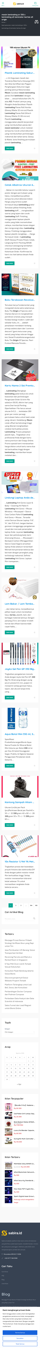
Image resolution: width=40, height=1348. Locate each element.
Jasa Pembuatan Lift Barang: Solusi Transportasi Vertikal (20, 951)
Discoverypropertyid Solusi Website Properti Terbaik (16, 979)
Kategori (7, 1029)
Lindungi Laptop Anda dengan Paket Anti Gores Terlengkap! (20, 497)
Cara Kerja (5, 1271)
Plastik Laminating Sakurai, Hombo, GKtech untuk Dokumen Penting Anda (20, 72)
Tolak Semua (20, 1344)
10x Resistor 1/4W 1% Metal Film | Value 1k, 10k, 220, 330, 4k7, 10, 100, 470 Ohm (20, 861)
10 (7, 1068)
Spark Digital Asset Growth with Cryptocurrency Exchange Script (24, 1196)
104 (31, 905)
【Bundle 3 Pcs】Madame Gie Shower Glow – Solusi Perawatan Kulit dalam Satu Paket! (24, 1105)
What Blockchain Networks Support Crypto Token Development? (24, 1172)
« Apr (19, 1084)
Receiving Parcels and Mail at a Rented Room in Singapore (18, 958)
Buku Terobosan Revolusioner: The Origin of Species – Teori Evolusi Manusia (20, 299)
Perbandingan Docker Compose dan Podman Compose (18, 993)
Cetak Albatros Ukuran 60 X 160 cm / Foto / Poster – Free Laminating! (20, 184)
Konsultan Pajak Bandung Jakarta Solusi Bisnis (19, 972)
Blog (3, 1279)
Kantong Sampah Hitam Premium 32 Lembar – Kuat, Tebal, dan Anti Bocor (20, 802)
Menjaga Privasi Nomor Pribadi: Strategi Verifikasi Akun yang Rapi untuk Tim (19, 943)
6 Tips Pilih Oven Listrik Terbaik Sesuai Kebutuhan (18, 965)
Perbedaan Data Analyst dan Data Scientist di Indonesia (19, 999)
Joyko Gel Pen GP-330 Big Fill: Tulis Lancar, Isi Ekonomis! (20, 669)
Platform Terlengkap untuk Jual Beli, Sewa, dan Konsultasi (18, 986)
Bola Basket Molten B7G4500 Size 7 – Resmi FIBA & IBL (24, 1122)
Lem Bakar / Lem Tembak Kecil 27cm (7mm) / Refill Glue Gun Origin (20, 603)
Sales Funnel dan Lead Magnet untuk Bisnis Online (18, 1006)
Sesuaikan (20, 1338)
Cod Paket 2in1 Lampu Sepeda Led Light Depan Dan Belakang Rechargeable (24, 1114)
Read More (9, 148)
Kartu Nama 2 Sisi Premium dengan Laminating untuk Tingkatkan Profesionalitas (20, 385)
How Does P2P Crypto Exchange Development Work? (24, 1189)
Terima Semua (20, 1332)
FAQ (3, 1275)
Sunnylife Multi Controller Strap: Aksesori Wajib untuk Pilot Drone (24, 1139)
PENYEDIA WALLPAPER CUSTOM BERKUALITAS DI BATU (24, 1164)
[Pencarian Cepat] (36, 22)
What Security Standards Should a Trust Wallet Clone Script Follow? (24, 1180)
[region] (20, 1327)
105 (36, 905)
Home (3, 22)
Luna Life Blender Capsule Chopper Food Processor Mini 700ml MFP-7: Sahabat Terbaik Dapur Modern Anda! (24, 1130)
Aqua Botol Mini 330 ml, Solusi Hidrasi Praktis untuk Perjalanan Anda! (20, 734)
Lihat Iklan (5, 1283)
